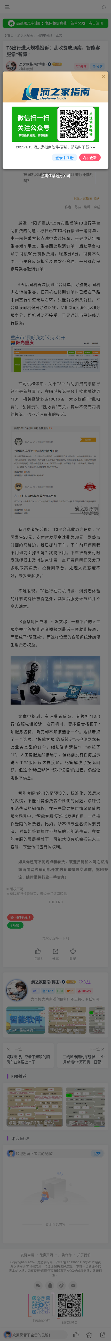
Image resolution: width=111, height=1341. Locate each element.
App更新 (90, 157)
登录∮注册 (65, 157)
